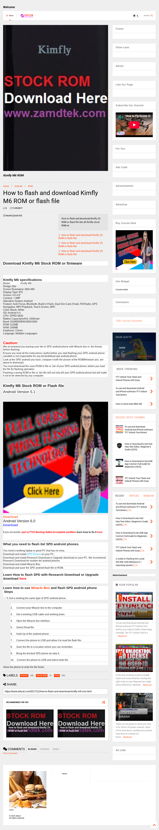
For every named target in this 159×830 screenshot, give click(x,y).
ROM (30, 186)
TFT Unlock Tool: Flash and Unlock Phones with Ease (131, 663)
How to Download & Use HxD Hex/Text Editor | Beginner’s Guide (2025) (138, 447)
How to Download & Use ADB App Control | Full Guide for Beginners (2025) (138, 464)
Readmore (122, 636)
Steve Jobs (145, 356)
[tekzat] (27, 16)
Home (6, 186)
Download (10, 517)
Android (18, 186)
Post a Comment (10, 753)
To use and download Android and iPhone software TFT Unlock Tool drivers (139, 429)
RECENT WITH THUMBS (130, 417)
